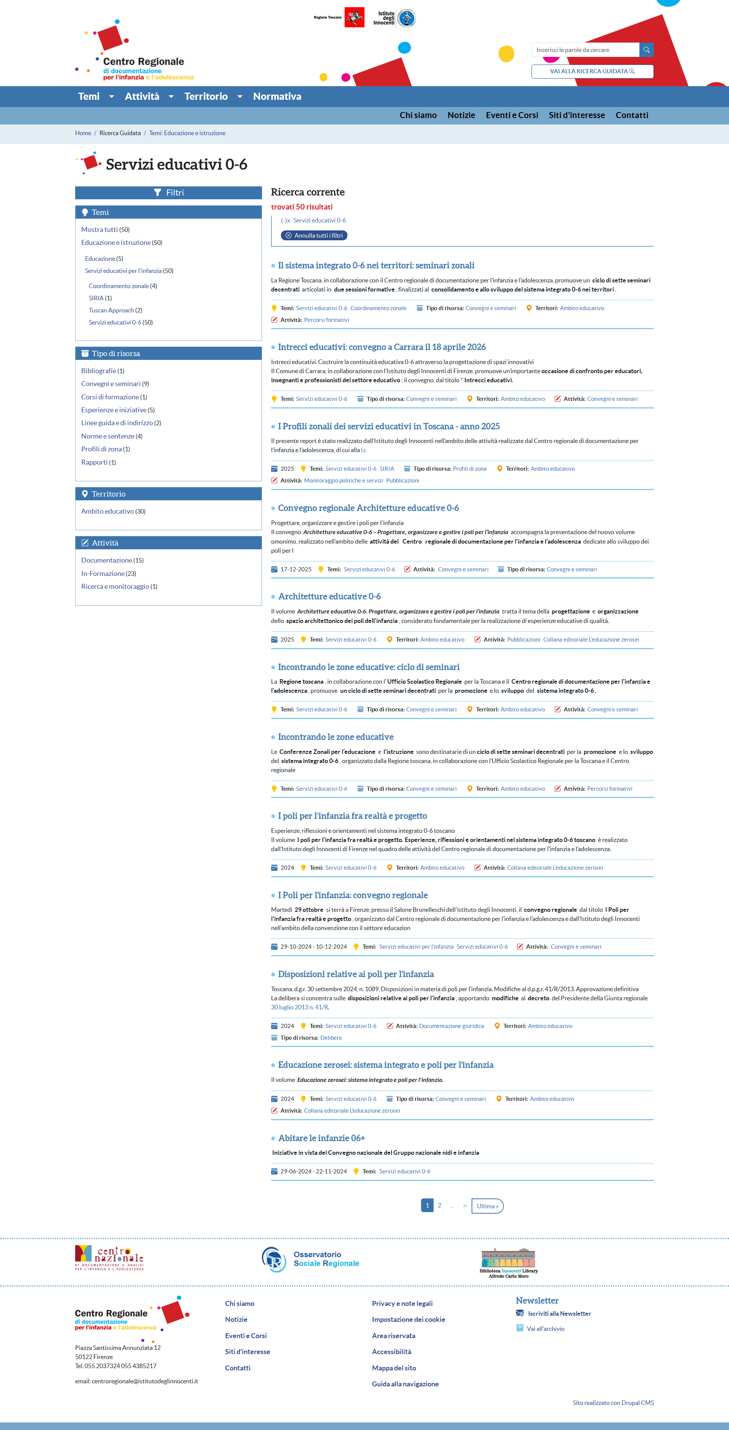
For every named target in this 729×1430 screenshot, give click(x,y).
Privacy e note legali (402, 1303)
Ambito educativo (582, 308)
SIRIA (387, 468)
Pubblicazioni (402, 480)
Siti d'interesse (577, 116)
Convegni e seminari (490, 308)
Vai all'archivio (546, 1328)
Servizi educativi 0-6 (321, 308)
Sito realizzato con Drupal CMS (613, 1402)
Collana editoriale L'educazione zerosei (591, 639)
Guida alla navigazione (405, 1384)
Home (83, 132)
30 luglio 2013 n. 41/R (299, 1007)
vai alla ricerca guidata (589, 71)
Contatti (632, 116)
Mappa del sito (394, 1368)
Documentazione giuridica (451, 1026)
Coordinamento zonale (378, 308)
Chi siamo (418, 116)
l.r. (364, 449)
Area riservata (393, 1336)
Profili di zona (470, 468)
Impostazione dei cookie (408, 1319)
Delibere (331, 1037)
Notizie (461, 116)
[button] (96, 96)
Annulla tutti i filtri (319, 235)
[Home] (134, 49)
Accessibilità (391, 1352)
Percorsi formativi (326, 320)
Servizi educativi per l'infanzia (416, 946)
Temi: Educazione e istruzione (187, 132)
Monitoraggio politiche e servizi (343, 480)
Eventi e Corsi (512, 116)
